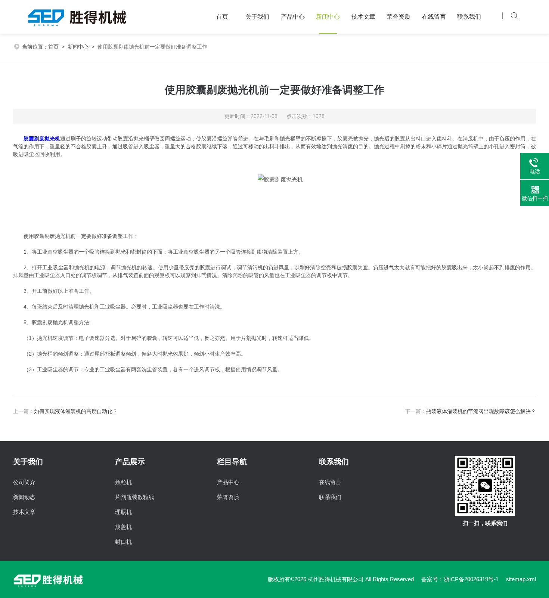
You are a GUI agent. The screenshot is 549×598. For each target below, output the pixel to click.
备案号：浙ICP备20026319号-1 (460, 579)
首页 (222, 16)
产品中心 (293, 16)
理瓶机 (123, 512)
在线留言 (434, 16)
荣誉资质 (398, 16)
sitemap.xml (521, 579)
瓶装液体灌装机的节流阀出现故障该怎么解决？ (481, 411)
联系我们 (469, 16)
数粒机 (123, 482)
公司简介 (24, 482)
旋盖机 (123, 527)
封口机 (123, 542)
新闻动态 (24, 497)
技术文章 (363, 16)
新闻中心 (328, 16)
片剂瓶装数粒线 (134, 497)
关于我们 (257, 16)
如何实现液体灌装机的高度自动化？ (76, 411)
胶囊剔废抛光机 (42, 139)
